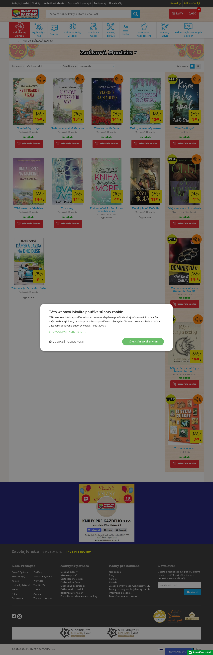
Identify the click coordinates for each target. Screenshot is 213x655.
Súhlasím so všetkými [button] (143, 341)
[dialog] (106, 327)
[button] (106, 331)
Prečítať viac (99, 325)
